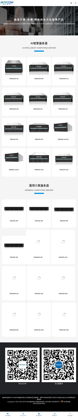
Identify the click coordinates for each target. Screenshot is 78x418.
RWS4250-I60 (38, 78)
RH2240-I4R (14, 221)
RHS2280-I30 (14, 293)
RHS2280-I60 (63, 293)
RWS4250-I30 (63, 109)
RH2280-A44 (63, 257)
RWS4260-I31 (38, 109)
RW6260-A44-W (63, 139)
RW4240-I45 (14, 139)
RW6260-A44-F (14, 169)
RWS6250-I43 (13, 78)
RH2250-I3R (14, 257)
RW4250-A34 (64, 169)
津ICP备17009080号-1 (52, 401)
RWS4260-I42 (63, 78)
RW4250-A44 (39, 169)
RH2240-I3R (39, 221)
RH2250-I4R (64, 221)
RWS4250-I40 (13, 109)
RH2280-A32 (39, 293)
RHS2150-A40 (64, 330)
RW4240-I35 (39, 139)
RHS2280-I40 (38, 257)
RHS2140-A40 (39, 330)
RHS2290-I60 (14, 330)
